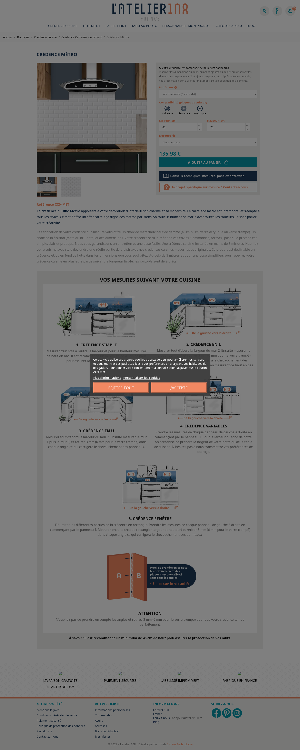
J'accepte (179, 387)
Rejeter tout (121, 387)
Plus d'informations (107, 377)
